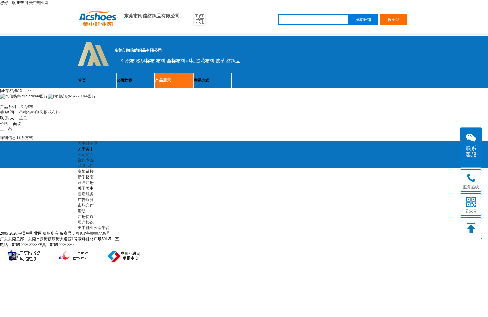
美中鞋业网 (39, 2)
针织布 (27, 106)
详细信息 (8, 137)
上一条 (6, 129)
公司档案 (124, 80)
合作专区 (86, 160)
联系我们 (86, 165)
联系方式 (201, 80)
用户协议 (86, 222)
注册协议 (86, 216)
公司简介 (86, 154)
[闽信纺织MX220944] (72, 96)
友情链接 (86, 171)
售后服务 (86, 194)
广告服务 (86, 199)
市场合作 (86, 205)
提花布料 (52, 112)
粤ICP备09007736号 (93, 233)
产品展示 (163, 80)
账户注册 (86, 182)
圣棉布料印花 (31, 112)
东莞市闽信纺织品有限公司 (152, 15)
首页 (82, 80)
